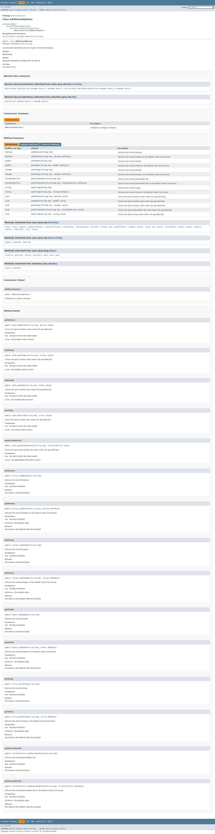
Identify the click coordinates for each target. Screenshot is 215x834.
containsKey (68, 227)
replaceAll (19, 229)
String (29, 28)
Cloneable (19, 36)
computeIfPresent (53, 227)
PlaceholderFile (12, 179)
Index (49, 3)
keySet (140, 227)
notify (28, 255)
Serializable (8, 36)
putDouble (35, 201)
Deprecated (41, 3)
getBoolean (36, 152)
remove (181, 227)
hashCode (17, 242)
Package (13, 3)
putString (35, 214)
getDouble (35, 161)
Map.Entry (9, 101)
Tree (33, 3)
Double (8, 161)
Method (33, 10)
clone (14, 227)
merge (147, 227)
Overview (5, 3)
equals (8, 242)
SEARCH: (185, 7)
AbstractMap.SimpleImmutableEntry (80, 88)
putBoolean (36, 196)
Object (42, 88)
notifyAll (37, 255)
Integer (8, 170)
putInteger (36, 205)
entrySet (94, 227)
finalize (9, 255)
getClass (19, 255)
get (110, 227)
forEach (103, 227)
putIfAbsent (170, 227)
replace (197, 227)
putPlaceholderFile (40, 210)
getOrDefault (120, 227)
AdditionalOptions (13, 127)
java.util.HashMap (18, 28)
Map (26, 36)
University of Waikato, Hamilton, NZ (28, 831)
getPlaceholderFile (40, 179)
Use (27, 3)
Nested (12, 10)
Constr (25, 10)
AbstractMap (74, 84)
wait (46, 255)
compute (22, 227)
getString (35, 187)
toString (27, 242)
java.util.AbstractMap (15, 26)
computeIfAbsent (35, 227)
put (153, 227)
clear (7, 227)
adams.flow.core (18, 16)
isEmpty (131, 227)
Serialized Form (9, 67)
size (28, 229)
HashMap (13, 44)
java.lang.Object (9, 24)
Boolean (8, 152)
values (35, 229)
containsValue (82, 227)
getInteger (36, 170)
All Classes (6, 7)
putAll (160, 227)
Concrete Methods (51, 144)
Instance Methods (29, 144)
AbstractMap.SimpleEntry (16, 88)
